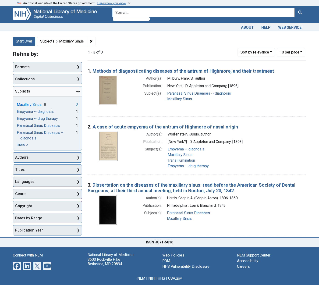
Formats (22, 67)
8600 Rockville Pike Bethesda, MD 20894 (105, 261)
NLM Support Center (253, 255)
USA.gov (175, 278)
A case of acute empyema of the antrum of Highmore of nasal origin (165, 127)
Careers (243, 266)
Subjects (22, 91)
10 (289, 52)
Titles (20, 169)
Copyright (23, 206)
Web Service (289, 27)
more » (22, 144)
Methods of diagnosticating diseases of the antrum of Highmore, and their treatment (183, 71)
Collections (25, 79)
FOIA (166, 261)
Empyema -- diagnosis (186, 149)
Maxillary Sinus (179, 99)
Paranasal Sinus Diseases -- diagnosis (199, 93)
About (247, 27)
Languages (25, 181)
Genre (20, 194)
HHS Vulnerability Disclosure (185, 266)
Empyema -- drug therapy (188, 166)
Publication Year (29, 230)
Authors (22, 157)
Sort (255, 52)
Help (266, 27)
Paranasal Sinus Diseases (188, 213)
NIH (151, 278)
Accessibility (247, 261)
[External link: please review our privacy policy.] (17, 266)
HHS (161, 278)
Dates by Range (28, 218)
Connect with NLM (28, 255)
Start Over (24, 41)
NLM (141, 278)
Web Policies (173, 255)
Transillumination (181, 160)
